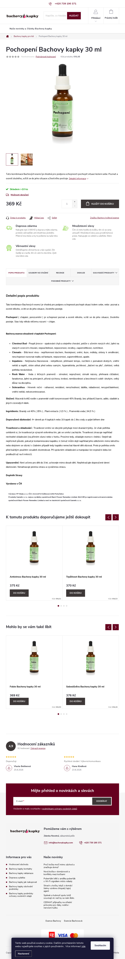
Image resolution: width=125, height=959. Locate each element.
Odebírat (101, 801)
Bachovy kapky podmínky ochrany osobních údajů (21, 895)
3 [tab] (64, 606)
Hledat (74, 15)
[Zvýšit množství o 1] (74, 202)
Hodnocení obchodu (18, 864)
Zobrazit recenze (37, 748)
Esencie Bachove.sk (73, 920)
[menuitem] (30, 28)
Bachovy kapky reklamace (21, 873)
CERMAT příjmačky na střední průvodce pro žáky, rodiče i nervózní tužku (58, 905)
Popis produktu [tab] (16, 273)
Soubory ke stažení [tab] (38, 273)
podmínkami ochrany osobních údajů (59, 808)
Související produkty (103, 273)
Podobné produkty (61, 281)
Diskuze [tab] (81, 273)
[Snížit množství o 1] (74, 206)
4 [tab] (66, 606)
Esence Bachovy (53, 920)
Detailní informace (77, 178)
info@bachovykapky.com (61, 842)
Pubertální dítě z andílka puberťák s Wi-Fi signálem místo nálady (59, 880)
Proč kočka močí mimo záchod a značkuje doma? (59, 866)
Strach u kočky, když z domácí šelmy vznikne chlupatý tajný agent (58, 888)
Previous (108, 517)
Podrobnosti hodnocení (46, 57)
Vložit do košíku (102, 204)
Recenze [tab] (60, 273)
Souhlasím (100, 945)
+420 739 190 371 (93, 842)
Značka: (104, 218)
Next (116, 517)
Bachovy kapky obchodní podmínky (21, 888)
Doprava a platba (17, 877)
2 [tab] (61, 606)
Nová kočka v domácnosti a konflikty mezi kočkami (57, 873)
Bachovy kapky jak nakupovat (23, 882)
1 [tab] (58, 606)
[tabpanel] (34, 563)
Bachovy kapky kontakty (20, 868)
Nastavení (23, 953)
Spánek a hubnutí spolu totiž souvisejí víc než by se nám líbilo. (59, 897)
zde (83, 946)
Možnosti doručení (20, 194)
